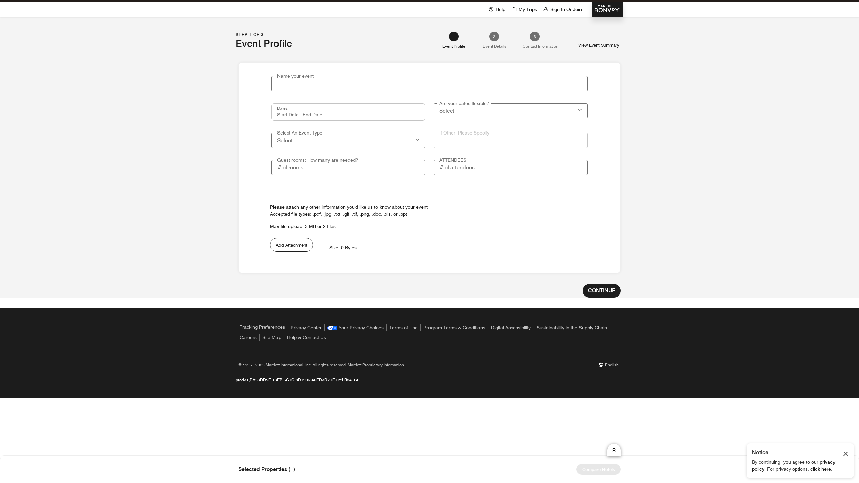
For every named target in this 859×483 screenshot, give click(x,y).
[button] (580, 109)
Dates (282, 108)
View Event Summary (598, 45)
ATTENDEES (452, 160)
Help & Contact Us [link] (306, 337)
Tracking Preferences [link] (262, 327)
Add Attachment (291, 245)
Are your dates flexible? (464, 103)
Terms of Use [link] (403, 327)
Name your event (295, 76)
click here (820, 469)
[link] (355, 327)
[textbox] (429, 83)
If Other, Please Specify (464, 133)
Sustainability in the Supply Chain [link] (572, 327)
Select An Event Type (299, 133)
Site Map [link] (271, 337)
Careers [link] (248, 337)
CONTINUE (601, 290)
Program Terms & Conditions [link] (454, 327)
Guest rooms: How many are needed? (317, 160)
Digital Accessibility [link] (511, 327)
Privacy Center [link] (306, 327)
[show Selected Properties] (614, 450)
